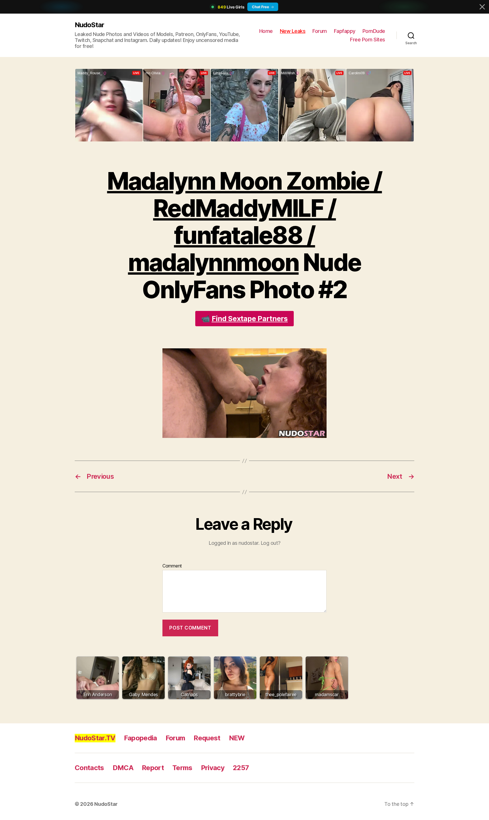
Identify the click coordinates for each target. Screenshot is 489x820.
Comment (172, 566)
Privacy (212, 768)
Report (153, 768)
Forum (319, 31)
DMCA (123, 768)
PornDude (374, 31)
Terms (182, 768)
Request (207, 738)
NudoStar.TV (95, 738)
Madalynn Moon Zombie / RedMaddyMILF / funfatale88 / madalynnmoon (244, 222)
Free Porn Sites (367, 40)
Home (266, 31)
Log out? (270, 543)
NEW (237, 738)
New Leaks (293, 31)
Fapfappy (344, 31)
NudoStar (89, 25)
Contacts (89, 768)
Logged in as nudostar (233, 543)
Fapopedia (140, 738)
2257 (241, 768)
